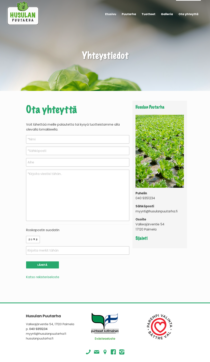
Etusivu (110, 14)
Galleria (167, 14)
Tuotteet (148, 14)
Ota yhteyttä (188, 14)
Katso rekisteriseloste (42, 277)
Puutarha (129, 14)
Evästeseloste (105, 339)
